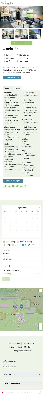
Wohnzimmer (9, 127)
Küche (6, 144)
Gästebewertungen (12, 181)
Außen (25, 139)
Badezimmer (27, 119)
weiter (5, 279)
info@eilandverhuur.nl (22, 351)
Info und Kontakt (22, 393)
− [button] (40, 328)
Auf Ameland (9, 375)
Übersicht (8, 88)
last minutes (10, 393)
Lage (24, 151)
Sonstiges (26, 162)
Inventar (17, 88)
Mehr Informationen (12, 383)
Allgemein (8, 92)
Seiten (31, 393)
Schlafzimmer (28, 92)
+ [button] (40, 325)
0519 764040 (29, 347)
